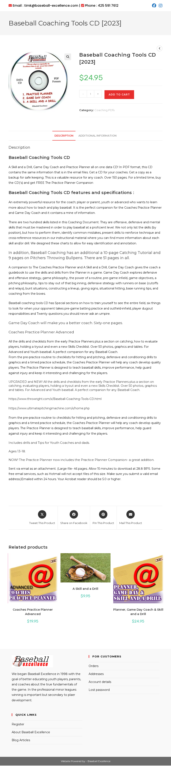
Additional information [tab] (97, 135)
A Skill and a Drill (85, 589)
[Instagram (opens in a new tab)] (159, 6)
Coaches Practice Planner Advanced (41, 332)
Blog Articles (21, 740)
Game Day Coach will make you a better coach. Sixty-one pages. (66, 323)
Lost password (99, 690)
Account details (100, 682)
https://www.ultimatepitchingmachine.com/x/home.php (49, 408)
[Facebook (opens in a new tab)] (154, 6)
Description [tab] (63, 135)
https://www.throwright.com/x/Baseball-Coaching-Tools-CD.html (55, 399)
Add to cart (119, 94)
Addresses (96, 674)
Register (18, 724)
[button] (67, 56)
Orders (93, 666)
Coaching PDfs (104, 110)
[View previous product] (159, 48)
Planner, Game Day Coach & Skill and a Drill (138, 612)
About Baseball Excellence (31, 732)
